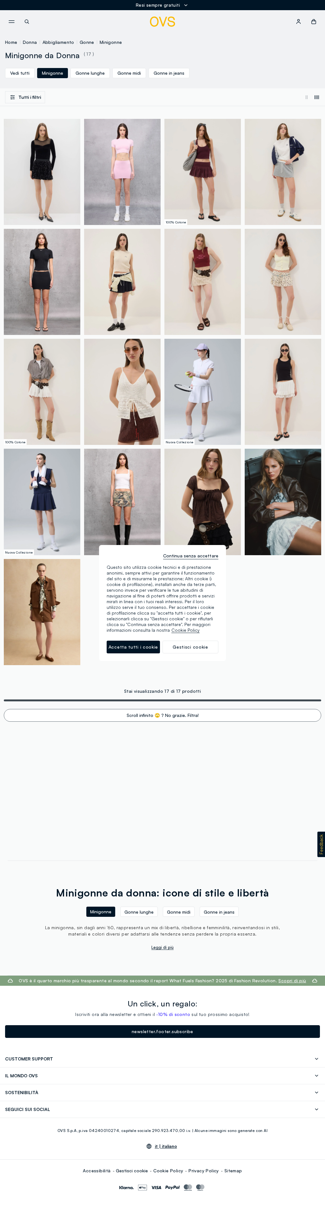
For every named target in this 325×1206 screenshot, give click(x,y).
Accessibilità (96, 1170)
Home (11, 42)
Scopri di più (292, 980)
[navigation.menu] (11, 21)
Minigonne (111, 42)
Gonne (87, 42)
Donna (30, 42)
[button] (321, 844)
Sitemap (233, 1170)
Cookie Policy (168, 1170)
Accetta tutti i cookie (133, 647)
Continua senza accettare (190, 555)
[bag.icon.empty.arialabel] (313, 21)
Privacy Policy (204, 1170)
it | (166, 1146)
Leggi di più (162, 947)
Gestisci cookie (132, 1170)
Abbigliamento (58, 42)
